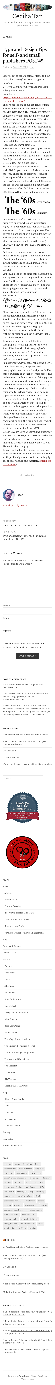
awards (17, 1164)
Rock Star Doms (12, 1026)
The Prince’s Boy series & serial (20, 1046)
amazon (7, 1164)
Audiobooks (10, 992)
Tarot (7, 979)
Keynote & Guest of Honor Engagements (24, 933)
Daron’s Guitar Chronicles (17, 1086)
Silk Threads (10, 1079)
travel (40, 1223)
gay (27, 1182)
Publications (8, 986)
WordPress (24, 1376)
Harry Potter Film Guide (16, 1012)
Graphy (41, 1376)
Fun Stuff (7, 959)
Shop (5, 1092)
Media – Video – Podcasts (17, 919)
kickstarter (9, 1191)
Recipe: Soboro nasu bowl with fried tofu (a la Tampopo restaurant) (24, 1257)
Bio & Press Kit (12, 899)
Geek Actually (11, 1006)
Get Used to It (9, 750)
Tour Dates (8, 1139)
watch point (9, 1228)
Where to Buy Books (12, 1145)
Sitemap (7, 1132)
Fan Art (8, 966)
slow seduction (29, 1214)
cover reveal (35, 1173)
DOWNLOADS (9, 952)
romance (18, 1205)
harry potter (38, 1182)
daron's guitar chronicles (15, 1178)
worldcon (22, 1228)
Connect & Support (12, 946)
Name (6, 605)
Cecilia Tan (27, 16)
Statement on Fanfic (14, 926)
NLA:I (37, 1196)
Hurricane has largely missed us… (21, 525)
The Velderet (11, 1065)
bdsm (37, 1164)
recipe (41, 1201)
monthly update (25, 1196)
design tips (29, 475)
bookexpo (8, 1173)
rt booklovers (31, 1205)
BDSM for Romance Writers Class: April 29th (24, 1292)
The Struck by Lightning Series (19, 1052)
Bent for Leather (13, 999)
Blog (5, 939)
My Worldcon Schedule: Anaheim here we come (25, 734)
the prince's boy (27, 1223)
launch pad (22, 1191)
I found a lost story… (12, 757)
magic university (37, 1191)
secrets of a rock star (13, 1210)
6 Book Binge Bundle (14, 1099)
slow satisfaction (11, 1214)
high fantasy (31, 1187)
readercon (30, 1201)
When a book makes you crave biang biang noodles (27, 764)
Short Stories (11, 1032)
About (5, 886)
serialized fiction (34, 1210)
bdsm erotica (10, 1168)
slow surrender (11, 1219)
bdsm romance (25, 1168)
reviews (7, 1205)
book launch (21, 1173)
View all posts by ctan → (15, 505)
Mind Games (11, 1019)
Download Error (12, 1125)
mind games (9, 1196)
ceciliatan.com (11, 687)
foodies (7, 1182)
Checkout (9, 1112)
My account (10, 1119)
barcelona (27, 1164)
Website (7, 631)
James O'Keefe (10, 1349)
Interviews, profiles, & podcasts (19, 912)
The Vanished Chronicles (17, 1059)
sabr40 (44, 1205)
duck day (46, 1178)
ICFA (42, 1187)
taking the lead (10, 1223)
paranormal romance (13, 1201)
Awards (8, 893)
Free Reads (10, 972)
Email (6, 618)
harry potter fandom (13, 1187)
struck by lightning (29, 1219)
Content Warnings (13, 906)
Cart (7, 1105)
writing (32, 1228)
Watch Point (10, 1072)
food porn (18, 1182)
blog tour (39, 1168)
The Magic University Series (18, 1039)
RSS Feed (10, 1240)
